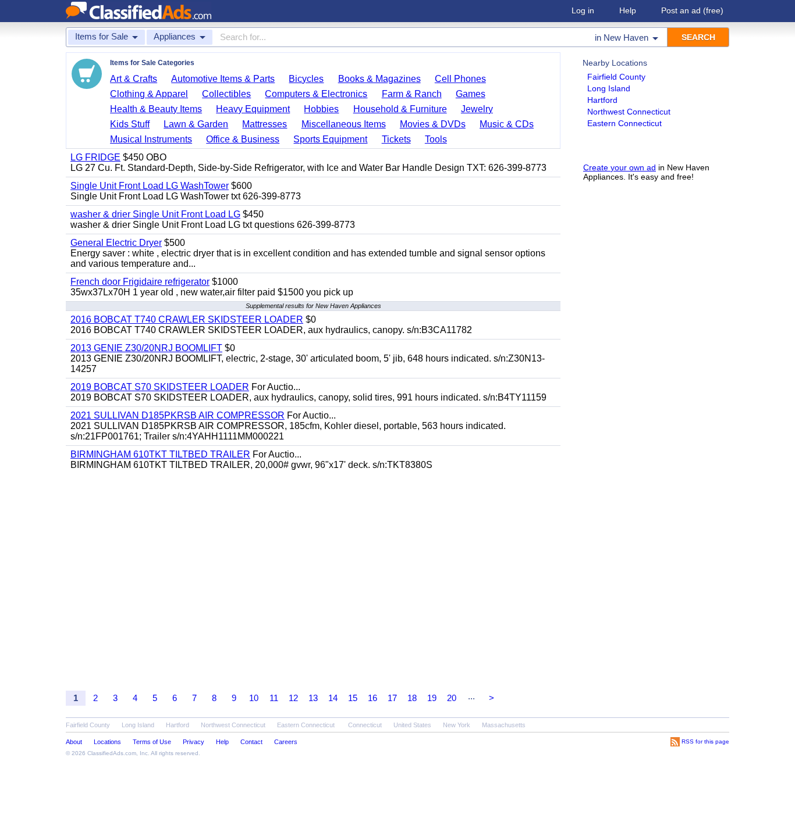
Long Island (608, 88)
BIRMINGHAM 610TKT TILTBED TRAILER (160, 454)
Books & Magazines (379, 79)
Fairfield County (616, 76)
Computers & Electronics (316, 94)
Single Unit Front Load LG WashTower (149, 186)
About (74, 741)
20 (451, 698)
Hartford (602, 100)
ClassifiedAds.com (111, 753)
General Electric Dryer (116, 243)
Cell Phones (460, 79)
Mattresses (264, 124)
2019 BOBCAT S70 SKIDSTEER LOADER (159, 387)
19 (431, 698)
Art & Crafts (133, 79)
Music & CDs (507, 124)
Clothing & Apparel (149, 94)
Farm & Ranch (412, 94)
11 (273, 698)
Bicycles (306, 79)
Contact (251, 741)
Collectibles (226, 94)
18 (412, 698)
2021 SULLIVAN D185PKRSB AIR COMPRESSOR (177, 415)
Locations (107, 741)
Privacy (193, 741)
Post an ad (692, 10)
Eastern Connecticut (624, 123)
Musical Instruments (151, 139)
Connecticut (365, 724)
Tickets (396, 139)
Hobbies (321, 109)
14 (333, 698)
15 (352, 698)
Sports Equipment (330, 139)
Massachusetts (504, 724)
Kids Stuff (130, 124)
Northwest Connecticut (628, 111)
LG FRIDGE (95, 157)
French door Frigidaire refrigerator (140, 282)
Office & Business (242, 139)
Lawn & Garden (196, 124)
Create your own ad (619, 167)
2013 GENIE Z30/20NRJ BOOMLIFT (146, 348)
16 (372, 698)
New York (456, 724)
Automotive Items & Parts (223, 79)
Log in (583, 10)
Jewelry (477, 109)
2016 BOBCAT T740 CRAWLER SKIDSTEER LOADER (186, 319)
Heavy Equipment (253, 109)
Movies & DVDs (433, 124)
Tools (436, 139)
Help (627, 10)
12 (293, 698)
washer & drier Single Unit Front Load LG (155, 214)
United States (412, 724)
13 (313, 698)
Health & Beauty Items (156, 109)
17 (392, 698)
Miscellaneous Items (343, 124)
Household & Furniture (400, 109)
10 (253, 698)
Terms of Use (152, 741)
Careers (285, 741)
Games (470, 94)
